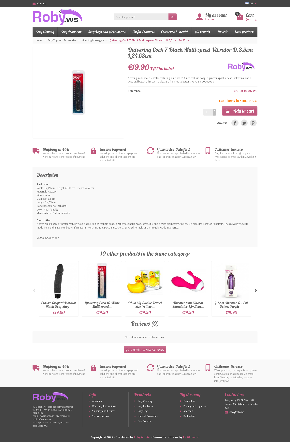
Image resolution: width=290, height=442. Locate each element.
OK (172, 17)
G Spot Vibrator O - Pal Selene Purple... (231, 305)
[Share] (234, 123)
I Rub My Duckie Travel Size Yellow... (145, 305)
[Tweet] (244, 123)
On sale (222, 31)
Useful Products (143, 31)
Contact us (189, 401)
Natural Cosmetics (147, 416)
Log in (209, 19)
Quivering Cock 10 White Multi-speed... (102, 305)
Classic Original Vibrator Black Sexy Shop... (58, 305)
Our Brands (144, 421)
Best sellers (189, 416)
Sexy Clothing (145, 401)
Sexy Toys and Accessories (106, 31)
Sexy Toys (143, 411)
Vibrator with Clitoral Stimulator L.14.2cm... (188, 305)
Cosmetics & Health (174, 31)
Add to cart (243, 111)
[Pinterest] (253, 123)
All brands (202, 31)
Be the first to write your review (147, 349)
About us (97, 401)
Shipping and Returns (103, 411)
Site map (188, 411)
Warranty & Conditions (104, 406)
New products (244, 31)
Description (47, 175)
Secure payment (100, 416)
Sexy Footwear (71, 31)
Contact (41, 3)
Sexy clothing (45, 31)
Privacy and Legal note (195, 406)
